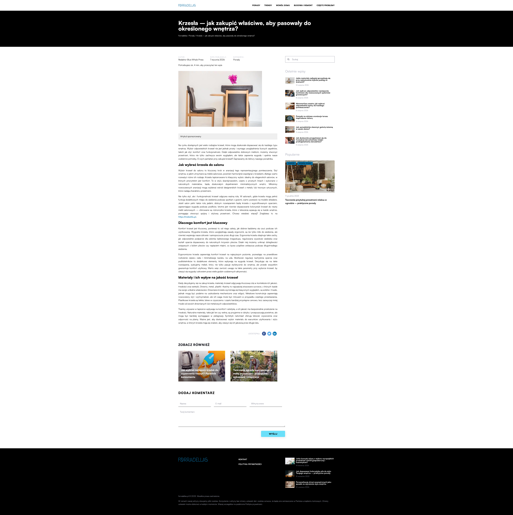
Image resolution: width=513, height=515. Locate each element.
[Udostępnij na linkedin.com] (275, 334)
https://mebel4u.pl (187, 216)
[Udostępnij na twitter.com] (269, 334)
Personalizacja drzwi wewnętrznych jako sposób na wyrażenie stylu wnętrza (313, 483)
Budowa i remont (303, 5)
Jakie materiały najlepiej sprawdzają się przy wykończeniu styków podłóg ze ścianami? (313, 80)
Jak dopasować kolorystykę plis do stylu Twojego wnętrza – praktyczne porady (313, 472)
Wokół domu (283, 5)
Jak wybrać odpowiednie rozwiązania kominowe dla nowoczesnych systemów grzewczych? (313, 93)
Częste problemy (326, 5)
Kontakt (242, 459)
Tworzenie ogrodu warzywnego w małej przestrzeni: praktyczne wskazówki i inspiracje (252, 373)
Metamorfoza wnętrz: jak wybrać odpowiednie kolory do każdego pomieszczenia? (310, 105)
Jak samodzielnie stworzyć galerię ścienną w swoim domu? (314, 128)
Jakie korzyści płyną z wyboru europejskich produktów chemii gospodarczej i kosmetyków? (315, 460)
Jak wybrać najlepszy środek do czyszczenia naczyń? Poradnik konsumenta (199, 373)
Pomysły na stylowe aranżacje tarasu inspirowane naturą (312, 117)
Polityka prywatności (250, 464)
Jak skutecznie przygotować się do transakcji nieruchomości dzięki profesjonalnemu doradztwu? (311, 140)
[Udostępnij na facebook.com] (264, 334)
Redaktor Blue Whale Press (190, 59)
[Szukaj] (288, 59)
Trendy (268, 5)
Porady (256, 5)
